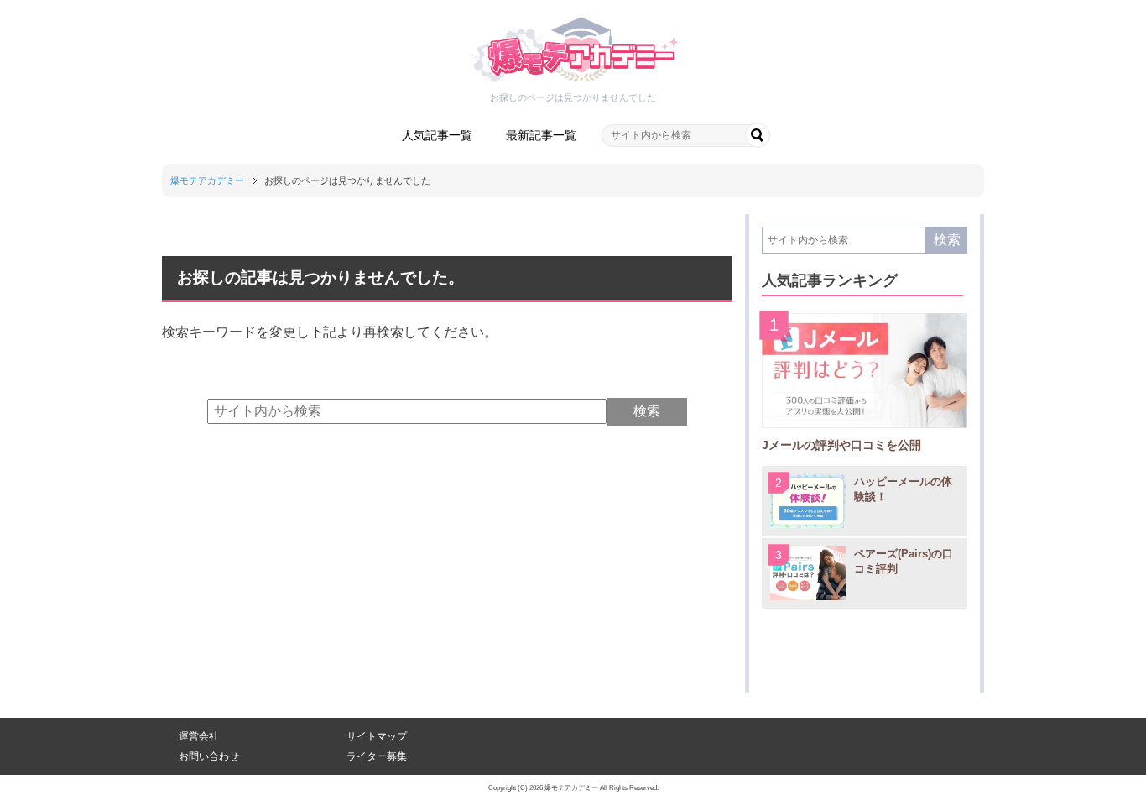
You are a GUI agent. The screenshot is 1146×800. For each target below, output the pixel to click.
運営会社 (199, 736)
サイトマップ (376, 736)
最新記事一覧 (541, 135)
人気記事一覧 (437, 135)
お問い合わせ (209, 756)
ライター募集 (376, 756)
